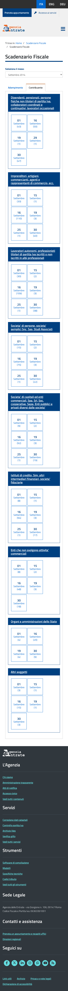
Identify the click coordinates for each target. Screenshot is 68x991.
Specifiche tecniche (12, 873)
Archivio (21, 978)
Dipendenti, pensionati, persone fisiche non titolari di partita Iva (32, 102)
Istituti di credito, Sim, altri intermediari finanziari (30, 479)
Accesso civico (10, 793)
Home (19, 43)
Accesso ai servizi (47, 12)
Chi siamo (8, 777)
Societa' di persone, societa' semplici (31, 327)
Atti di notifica (10, 788)
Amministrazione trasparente (18, 782)
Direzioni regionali (12, 939)
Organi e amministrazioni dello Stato (34, 621)
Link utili (7, 978)
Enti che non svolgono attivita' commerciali (30, 552)
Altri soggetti (19, 672)
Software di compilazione (16, 862)
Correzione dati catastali (15, 820)
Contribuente (36, 87)
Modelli (6, 868)
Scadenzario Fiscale (36, 43)
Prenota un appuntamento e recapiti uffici (24, 933)
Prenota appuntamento (17, 12)
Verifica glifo (9, 836)
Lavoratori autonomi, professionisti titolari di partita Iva (33, 254)
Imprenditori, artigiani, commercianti (32, 179)
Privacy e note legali (41, 978)
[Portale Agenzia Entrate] (14, 29)
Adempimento (15, 87)
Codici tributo (9, 879)
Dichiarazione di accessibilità (17, 984)
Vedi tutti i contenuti (13, 799)
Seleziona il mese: (14, 69)
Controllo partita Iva (13, 825)
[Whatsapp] (37, 963)
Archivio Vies (9, 831)
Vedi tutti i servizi (11, 842)
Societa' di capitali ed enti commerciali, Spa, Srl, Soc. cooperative (31, 402)
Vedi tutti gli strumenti (14, 884)
